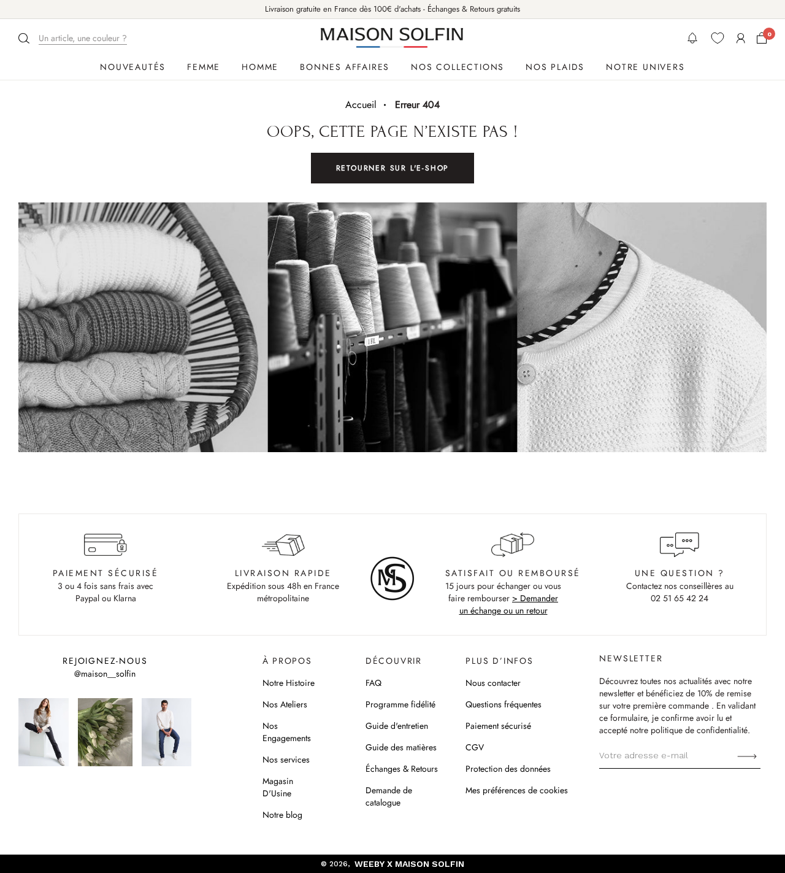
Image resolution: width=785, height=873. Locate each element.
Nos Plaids (555, 67)
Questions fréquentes (503, 704)
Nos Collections (457, 67)
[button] (74, 38)
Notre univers (645, 67)
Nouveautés (133, 67)
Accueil (361, 105)
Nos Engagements (286, 732)
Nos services (286, 759)
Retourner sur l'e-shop (393, 168)
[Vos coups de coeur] (717, 38)
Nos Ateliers (284, 704)
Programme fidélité (400, 704)
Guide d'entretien (397, 726)
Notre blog (282, 815)
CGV (474, 747)
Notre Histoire (288, 683)
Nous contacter (493, 683)
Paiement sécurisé (498, 726)
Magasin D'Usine (277, 787)
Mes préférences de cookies (516, 790)
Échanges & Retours (402, 769)
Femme (203, 67)
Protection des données (508, 769)
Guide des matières (401, 747)
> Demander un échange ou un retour (509, 604)
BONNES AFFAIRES (344, 67)
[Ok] (746, 755)
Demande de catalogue (389, 796)
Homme (260, 67)
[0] (762, 38)
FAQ (373, 683)
